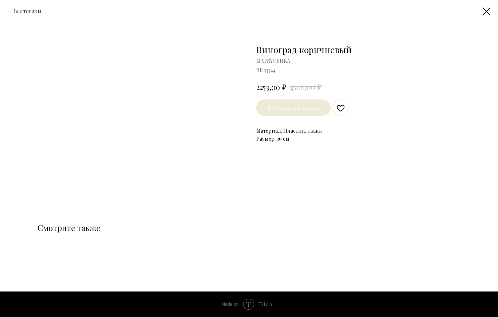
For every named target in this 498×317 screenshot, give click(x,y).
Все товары (28, 11)
